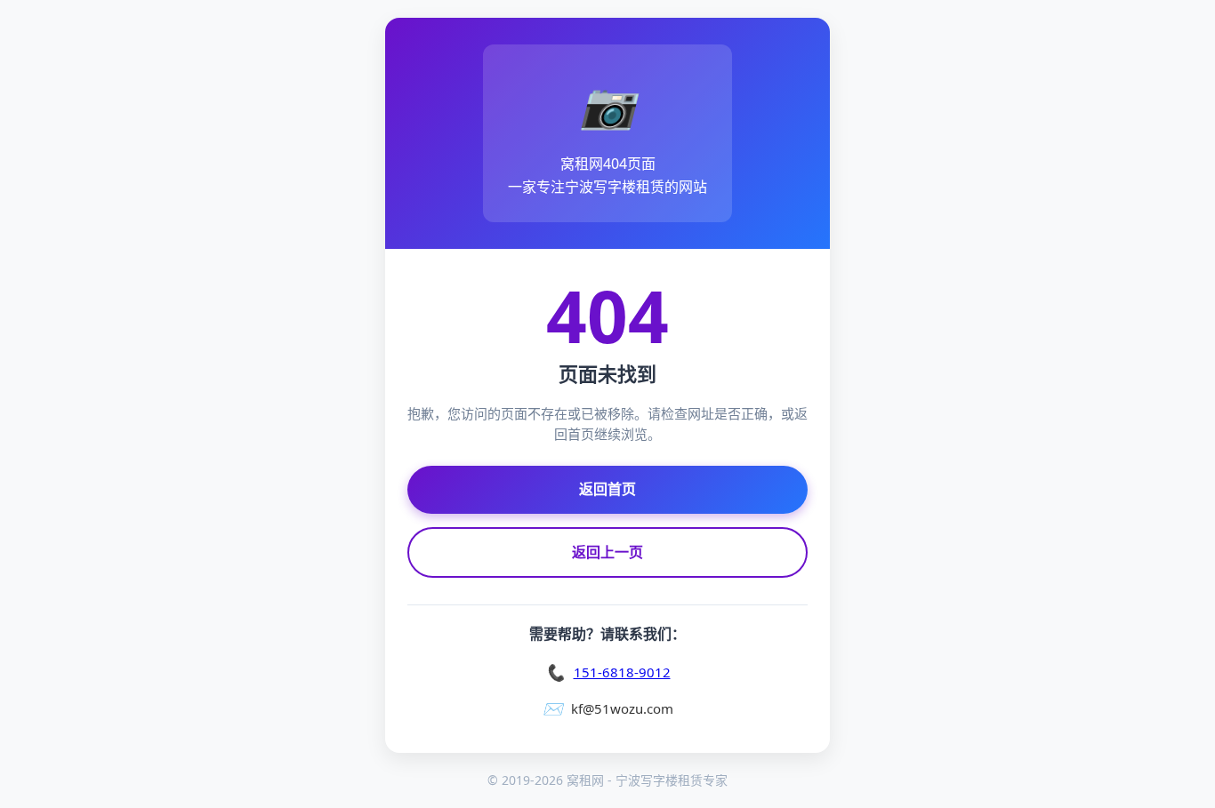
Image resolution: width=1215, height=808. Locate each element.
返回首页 (607, 489)
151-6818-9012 (622, 672)
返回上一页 (607, 552)
